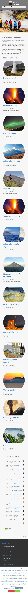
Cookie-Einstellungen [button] (19, 588)
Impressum (5, 560)
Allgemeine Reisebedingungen (8, 546)
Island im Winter (9, 133)
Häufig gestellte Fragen (7, 558)
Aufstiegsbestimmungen (7, 548)
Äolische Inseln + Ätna (11, 161)
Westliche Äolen (9, 390)
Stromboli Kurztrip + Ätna (13, 216)
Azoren (6, 445)
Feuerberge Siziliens (11, 304)
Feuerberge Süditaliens (12, 417)
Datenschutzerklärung (7, 551)
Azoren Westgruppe (10, 332)
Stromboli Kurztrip (10, 105)
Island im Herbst (9, 78)
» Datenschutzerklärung (9, 588)
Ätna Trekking (8, 188)
